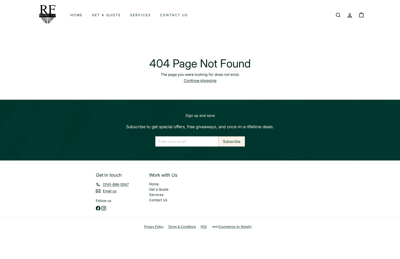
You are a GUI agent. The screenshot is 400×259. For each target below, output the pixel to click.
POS (204, 226)
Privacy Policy (153, 226)
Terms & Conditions (182, 226)
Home (76, 15)
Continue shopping (200, 80)
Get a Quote (106, 15)
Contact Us (174, 15)
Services (140, 15)
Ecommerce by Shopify (235, 226)
